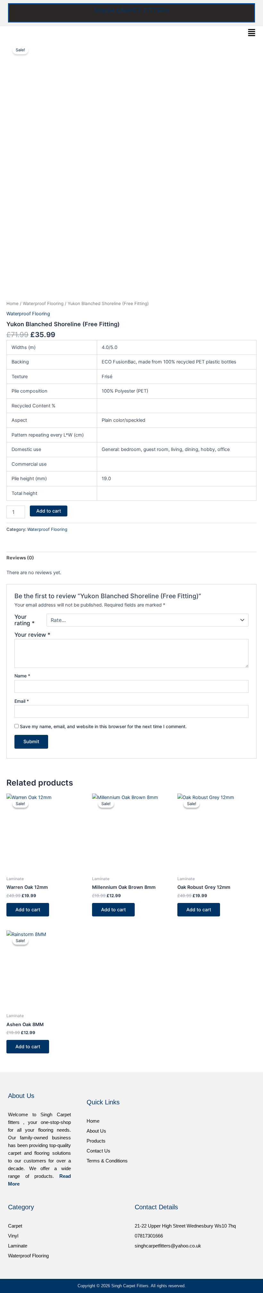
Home (12, 303)
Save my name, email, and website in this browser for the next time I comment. (103, 726)
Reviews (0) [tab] (20, 558)
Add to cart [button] (27, 910)
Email (21, 701)
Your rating (24, 620)
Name (22, 675)
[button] (251, 33)
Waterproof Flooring (43, 303)
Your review (32, 634)
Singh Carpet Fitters (131, 10)
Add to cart (48, 511)
